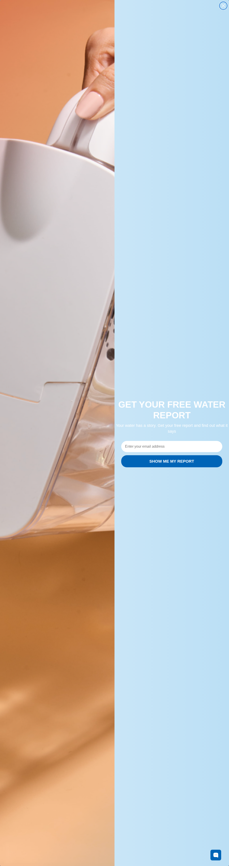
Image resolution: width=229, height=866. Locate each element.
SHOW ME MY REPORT (171, 461)
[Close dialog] (223, 6)
